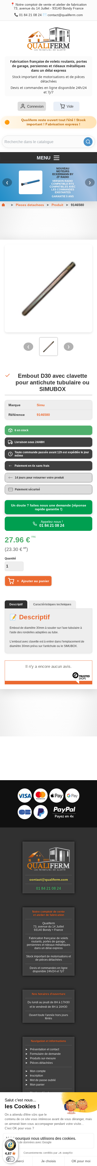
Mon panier (37, 1084)
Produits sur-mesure (43, 1058)
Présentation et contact (44, 1049)
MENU (43, 157)
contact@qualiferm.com (65, 15)
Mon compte (38, 1071)
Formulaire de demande (45, 1054)
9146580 (77, 205)
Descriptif (16, 604)
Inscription (36, 1075)
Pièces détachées (41, 1063)
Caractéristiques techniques (52, 604)
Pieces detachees (30, 205)
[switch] (10, 1159)
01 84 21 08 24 (30, 15)
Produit (57, 205)
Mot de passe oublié (43, 1080)
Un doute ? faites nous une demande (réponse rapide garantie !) (48, 507)
